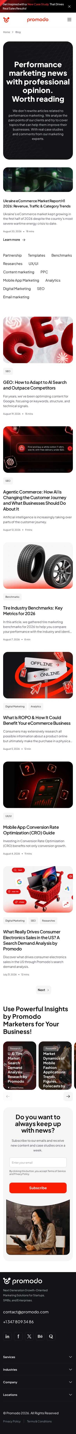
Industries (10, 1369)
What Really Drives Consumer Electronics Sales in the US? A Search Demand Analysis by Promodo (31, 940)
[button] (69, 20)
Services (9, 1357)
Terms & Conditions (39, 1421)
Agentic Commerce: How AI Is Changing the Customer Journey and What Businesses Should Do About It (34, 500)
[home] (6, 20)
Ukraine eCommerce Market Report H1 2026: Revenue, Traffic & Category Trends (37, 203)
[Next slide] (68, 1096)
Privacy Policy (12, 1421)
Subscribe (38, 1188)
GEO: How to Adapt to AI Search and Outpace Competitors (35, 384)
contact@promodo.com (26, 1311)
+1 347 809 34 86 (18, 1321)
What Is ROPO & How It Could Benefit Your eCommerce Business (36, 720)
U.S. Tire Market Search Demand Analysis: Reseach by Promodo (17, 1067)
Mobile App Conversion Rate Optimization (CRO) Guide (31, 829)
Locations (10, 1394)
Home (6, 32)
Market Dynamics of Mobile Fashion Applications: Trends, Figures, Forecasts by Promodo (54, 1072)
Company (10, 1382)
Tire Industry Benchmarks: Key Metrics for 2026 (33, 610)
